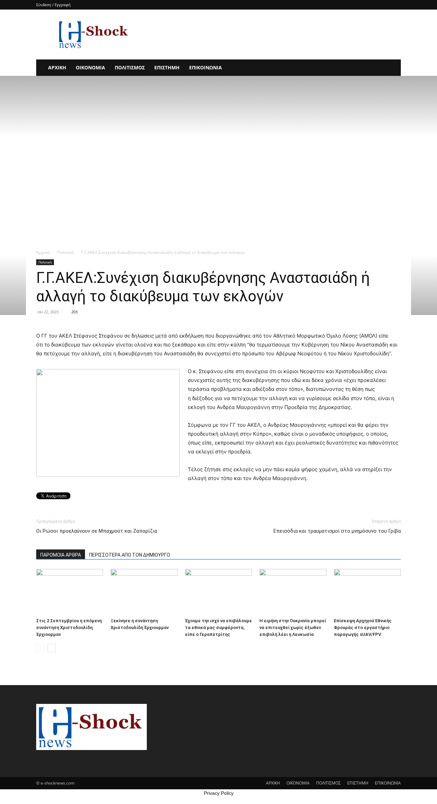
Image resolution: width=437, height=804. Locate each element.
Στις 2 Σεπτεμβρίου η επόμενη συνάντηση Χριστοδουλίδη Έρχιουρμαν (69, 627)
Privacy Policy (219, 793)
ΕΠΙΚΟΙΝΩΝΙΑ (205, 67)
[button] (392, 68)
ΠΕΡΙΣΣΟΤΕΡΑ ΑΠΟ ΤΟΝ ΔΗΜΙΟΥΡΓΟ (129, 555)
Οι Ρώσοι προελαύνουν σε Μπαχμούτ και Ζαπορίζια (96, 531)
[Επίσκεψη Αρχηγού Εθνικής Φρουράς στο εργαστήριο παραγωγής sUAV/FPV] (367, 592)
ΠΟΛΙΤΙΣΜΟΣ (130, 67)
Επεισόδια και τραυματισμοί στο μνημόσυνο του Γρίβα (337, 531)
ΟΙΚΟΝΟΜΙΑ (90, 67)
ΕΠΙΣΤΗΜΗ (167, 67)
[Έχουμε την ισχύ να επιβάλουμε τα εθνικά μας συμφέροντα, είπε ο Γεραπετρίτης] (218, 592)
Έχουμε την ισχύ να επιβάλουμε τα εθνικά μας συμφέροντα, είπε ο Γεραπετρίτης (218, 627)
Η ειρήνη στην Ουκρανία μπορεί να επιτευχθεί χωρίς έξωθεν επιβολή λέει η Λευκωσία (292, 627)
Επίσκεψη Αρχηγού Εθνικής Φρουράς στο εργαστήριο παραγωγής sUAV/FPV (363, 627)
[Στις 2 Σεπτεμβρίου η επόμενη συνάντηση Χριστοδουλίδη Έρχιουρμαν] (69, 592)
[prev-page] (40, 648)
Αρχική (43, 252)
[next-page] (51, 648)
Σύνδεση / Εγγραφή (53, 4)
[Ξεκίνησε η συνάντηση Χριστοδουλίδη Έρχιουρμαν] (144, 592)
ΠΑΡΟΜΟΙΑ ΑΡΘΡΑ (60, 555)
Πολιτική (65, 252)
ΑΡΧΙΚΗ (57, 67)
